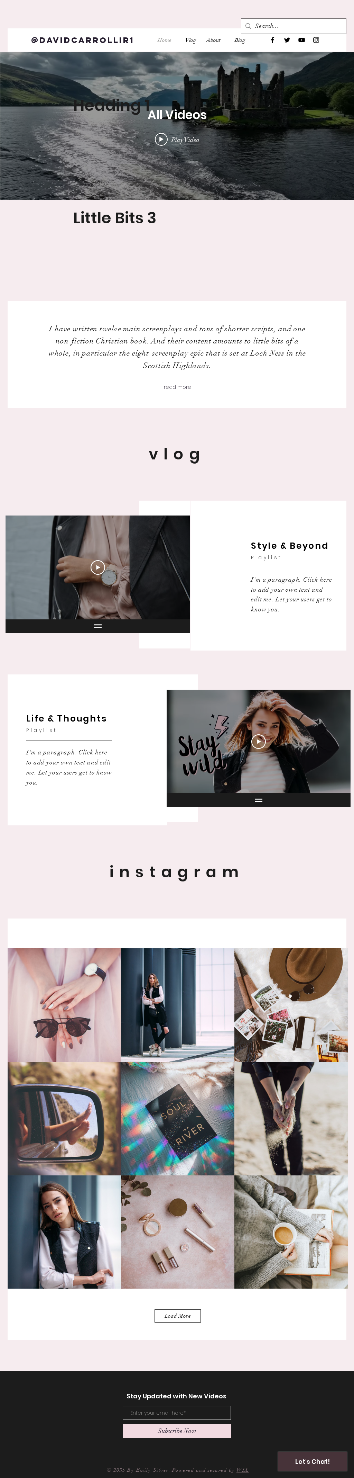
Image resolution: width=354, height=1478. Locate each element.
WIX (242, 1470)
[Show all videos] (97, 626)
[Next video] (176, 567)
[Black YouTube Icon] (302, 40)
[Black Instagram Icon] (316, 40)
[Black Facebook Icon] (273, 40)
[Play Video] (98, 567)
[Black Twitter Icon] (287, 40)
